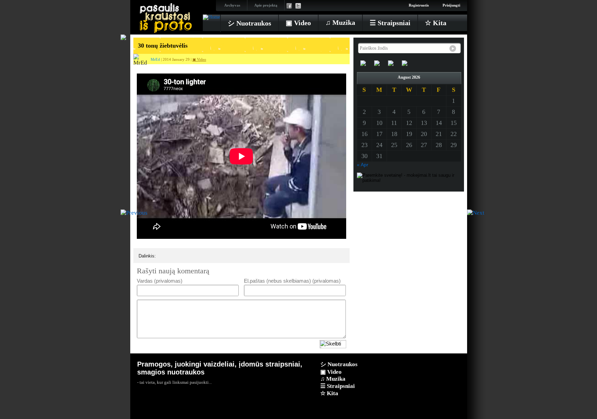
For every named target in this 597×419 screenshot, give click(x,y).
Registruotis (419, 5)
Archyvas (232, 5)
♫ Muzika (340, 22)
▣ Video (298, 23)
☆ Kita (435, 23)
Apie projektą (265, 5)
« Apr (362, 164)
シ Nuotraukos (249, 23)
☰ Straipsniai (390, 23)
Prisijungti (451, 5)
